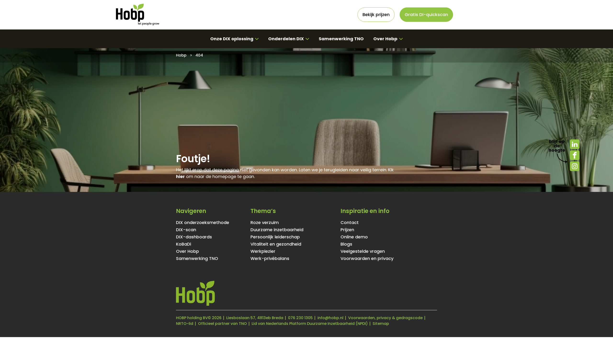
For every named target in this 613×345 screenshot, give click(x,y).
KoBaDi (183, 244)
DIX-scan (186, 230)
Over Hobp (385, 39)
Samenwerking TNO (341, 39)
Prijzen (347, 230)
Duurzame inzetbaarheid (276, 230)
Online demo (354, 237)
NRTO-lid (184, 323)
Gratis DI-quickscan (426, 14)
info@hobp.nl (330, 318)
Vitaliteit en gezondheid (275, 244)
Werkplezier (262, 251)
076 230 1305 (300, 318)
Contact (350, 222)
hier (180, 176)
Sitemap (381, 323)
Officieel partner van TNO (222, 323)
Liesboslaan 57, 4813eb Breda (254, 318)
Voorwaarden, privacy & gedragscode (385, 318)
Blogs (346, 244)
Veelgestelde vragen (363, 251)
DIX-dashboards (194, 237)
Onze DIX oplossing (231, 39)
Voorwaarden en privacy (367, 258)
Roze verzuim (264, 222)
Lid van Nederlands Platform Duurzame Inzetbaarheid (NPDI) (310, 323)
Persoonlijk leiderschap (275, 237)
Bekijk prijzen (376, 14)
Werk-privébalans (269, 258)
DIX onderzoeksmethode (202, 222)
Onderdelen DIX (286, 39)
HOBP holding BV (192, 318)
